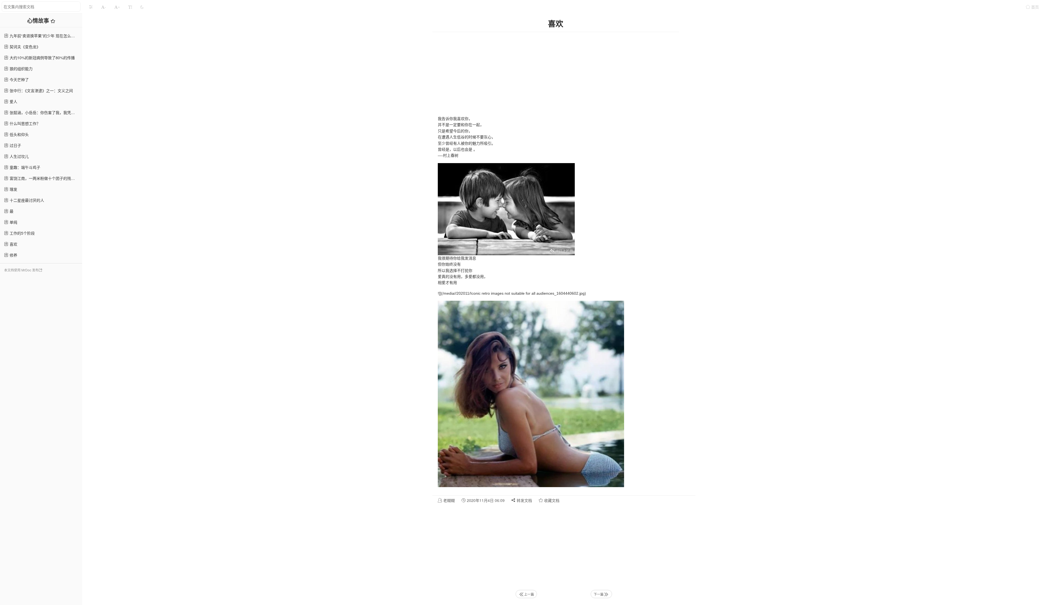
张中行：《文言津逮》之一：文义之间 (40, 90)
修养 (12, 255)
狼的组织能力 (20, 68)
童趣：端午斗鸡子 (24, 167)
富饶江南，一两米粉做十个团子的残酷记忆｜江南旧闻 (45, 178)
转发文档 (524, 500)
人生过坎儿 (18, 156)
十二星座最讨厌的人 (26, 200)
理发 (12, 189)
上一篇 (529, 594)
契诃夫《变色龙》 (24, 46)
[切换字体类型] (130, 7)
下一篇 (599, 594)
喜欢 (12, 244)
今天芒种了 (18, 79)
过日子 (14, 145)
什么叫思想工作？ (24, 123)
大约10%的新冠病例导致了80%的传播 (41, 57)
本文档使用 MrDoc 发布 (21, 270)
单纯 (12, 222)
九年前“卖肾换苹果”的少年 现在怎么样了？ (45, 35)
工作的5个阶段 (21, 233)
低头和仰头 (18, 134)
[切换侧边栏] (90, 7)
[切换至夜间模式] (142, 7)
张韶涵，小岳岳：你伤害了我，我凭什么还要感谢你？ (45, 112)
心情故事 (39, 20)
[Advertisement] (41, 361)
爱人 (12, 101)
